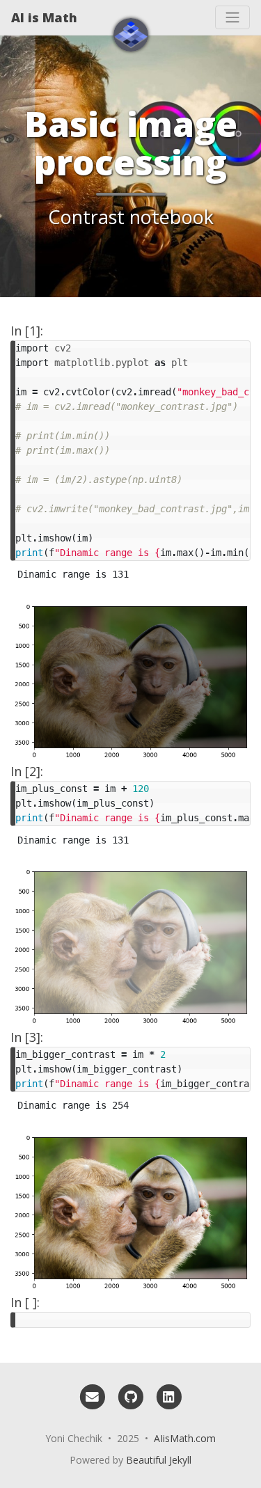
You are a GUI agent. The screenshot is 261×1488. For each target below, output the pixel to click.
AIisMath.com (185, 1438)
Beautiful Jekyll (158, 1459)
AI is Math (44, 17)
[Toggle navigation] (232, 17)
